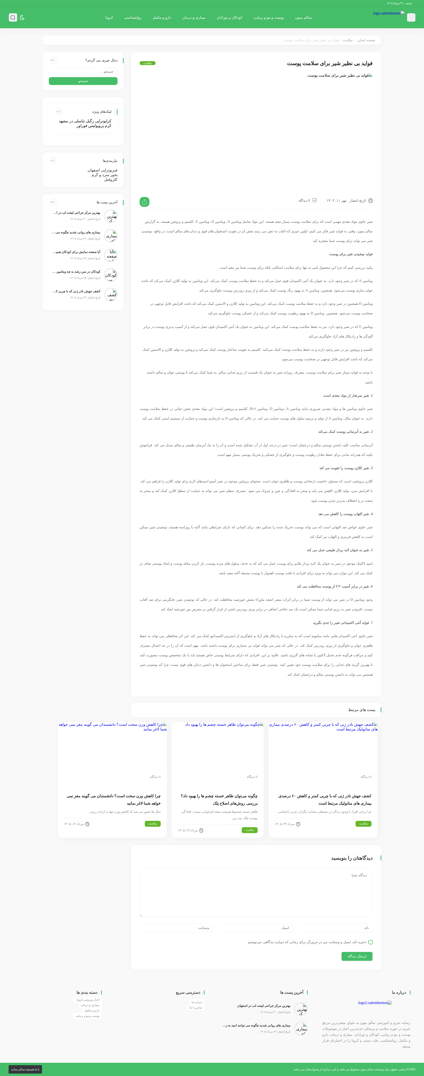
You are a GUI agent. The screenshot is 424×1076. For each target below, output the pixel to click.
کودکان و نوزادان (229, 17)
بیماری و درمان (194, 17)
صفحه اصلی (366, 40)
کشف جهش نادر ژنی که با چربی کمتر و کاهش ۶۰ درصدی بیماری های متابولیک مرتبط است (75, 291)
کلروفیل (111, 179)
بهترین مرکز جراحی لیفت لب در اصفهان (75, 212)
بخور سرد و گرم (105, 175)
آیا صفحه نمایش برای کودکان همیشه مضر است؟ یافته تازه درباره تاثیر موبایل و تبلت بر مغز (75, 252)
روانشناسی (133, 17)
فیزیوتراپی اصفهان (103, 170)
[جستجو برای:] (83, 71)
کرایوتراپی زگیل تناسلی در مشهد (85, 121)
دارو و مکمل (162, 17)
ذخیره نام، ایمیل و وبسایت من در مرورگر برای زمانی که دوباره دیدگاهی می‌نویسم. (307, 942)
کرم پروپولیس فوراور (94, 126)
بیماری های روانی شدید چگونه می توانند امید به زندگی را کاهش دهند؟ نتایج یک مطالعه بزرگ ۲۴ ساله (75, 232)
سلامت (348, 40)
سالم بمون (303, 17)
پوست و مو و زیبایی (268, 17)
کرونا (109, 17)
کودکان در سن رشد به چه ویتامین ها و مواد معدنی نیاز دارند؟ (75, 271)
